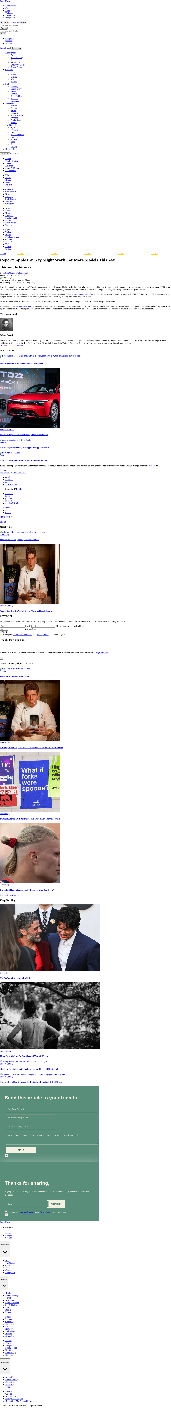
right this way (102, 653)
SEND (21, 1150)
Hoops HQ (10, 18)
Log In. (19, 489)
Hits (7, 1260)
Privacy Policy (43, 634)
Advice (14, 106)
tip (83, 306)
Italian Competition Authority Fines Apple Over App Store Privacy (25, 448)
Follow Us (5, 23)
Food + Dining (17, 57)
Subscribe (14, 22)
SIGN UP (56, 1204)
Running (14, 122)
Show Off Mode (18, 65)
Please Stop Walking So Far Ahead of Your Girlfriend (24, 1056)
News (13, 91)
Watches (14, 98)
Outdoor (14, 137)
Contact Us (10, 1382)
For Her (14, 139)
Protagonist (10, 1272)
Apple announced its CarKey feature (87, 294)
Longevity (15, 113)
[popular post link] (23, 532)
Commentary (16, 89)
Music (13, 79)
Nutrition (14, 118)
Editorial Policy (11, 1380)
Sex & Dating (16, 67)
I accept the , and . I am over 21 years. (34, 634)
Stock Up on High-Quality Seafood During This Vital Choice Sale (29, 1069)
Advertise (9, 1384)
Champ (8, 1270)
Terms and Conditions (22, 634)
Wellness (9, 13)
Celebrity (14, 86)
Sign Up (4, 632)
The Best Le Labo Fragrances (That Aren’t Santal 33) (20, 540)
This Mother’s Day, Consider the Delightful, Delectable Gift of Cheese (31, 1082)
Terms (8, 1387)
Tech (13, 142)
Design (14, 77)
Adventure (15, 62)
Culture (8, 8)
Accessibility (10, 1396)
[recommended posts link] (15, 669)
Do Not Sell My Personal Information (21, 1401)
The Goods (10, 15)
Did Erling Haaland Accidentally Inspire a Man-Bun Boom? (27, 890)
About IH (9, 1377)
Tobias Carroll (9, 273)
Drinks (13, 55)
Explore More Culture (9, 895)
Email (27, 626)
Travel (13, 60)
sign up (152, 466)
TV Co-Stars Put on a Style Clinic (15, 978)
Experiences (10, 6)
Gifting (14, 147)
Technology (5, 813)
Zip (26, 629)
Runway (14, 94)
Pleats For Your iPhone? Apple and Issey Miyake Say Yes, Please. (24, 460)
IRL (7, 1268)
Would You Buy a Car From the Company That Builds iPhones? (24, 435)
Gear (2, 358)
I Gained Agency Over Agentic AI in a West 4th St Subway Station (30, 819)
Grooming (15, 101)
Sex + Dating (5, 1051)
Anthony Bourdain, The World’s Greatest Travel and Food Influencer (26, 611)
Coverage (9, 1265)
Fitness (14, 108)
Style (7, 10)
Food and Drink (17, 134)
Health (13, 110)
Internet (14, 82)
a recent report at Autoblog (23, 306)
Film (13, 72)
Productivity (16, 120)
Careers (8, 1394)
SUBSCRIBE (11, 484)
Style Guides (16, 96)
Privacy (8, 1391)
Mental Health (17, 115)
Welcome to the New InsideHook (14, 676)
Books (13, 74)
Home (13, 132)
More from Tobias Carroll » (11, 345)
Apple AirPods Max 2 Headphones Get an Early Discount (21, 363)
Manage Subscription (14, 1398)
